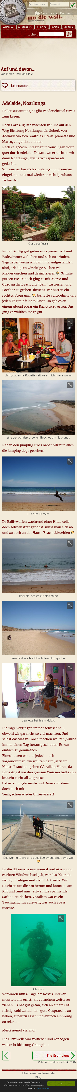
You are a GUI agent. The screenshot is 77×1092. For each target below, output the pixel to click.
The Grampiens (58, 1055)
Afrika (68, 27)
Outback (6, 1055)
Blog (38, 1077)
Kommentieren (19, 86)
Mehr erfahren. (43, 1088)
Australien (25, 27)
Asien (55, 27)
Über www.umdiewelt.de (38, 1073)
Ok (61, 1083)
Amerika (8, 27)
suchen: (32, 34)
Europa (41, 27)
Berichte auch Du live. (55, 13)
